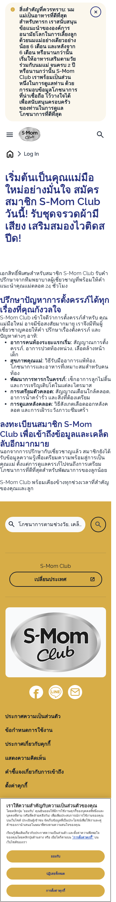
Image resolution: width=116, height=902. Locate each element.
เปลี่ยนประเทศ (50, 579)
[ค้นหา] (100, 134)
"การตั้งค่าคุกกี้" (82, 837)
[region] (55, 850)
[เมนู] (9, 134)
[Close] (95, 11)
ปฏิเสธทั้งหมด (55, 873)
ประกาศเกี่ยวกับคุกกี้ (28, 744)
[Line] (56, 692)
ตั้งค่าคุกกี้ (16, 786)
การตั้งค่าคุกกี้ (55, 890)
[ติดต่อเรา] (75, 692)
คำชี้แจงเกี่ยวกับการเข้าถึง (34, 772)
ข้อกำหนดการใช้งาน (29, 730)
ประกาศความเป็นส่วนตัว (33, 716)
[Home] (30, 134)
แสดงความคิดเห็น (25, 758)
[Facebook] (36, 692)
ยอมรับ (56, 856)
